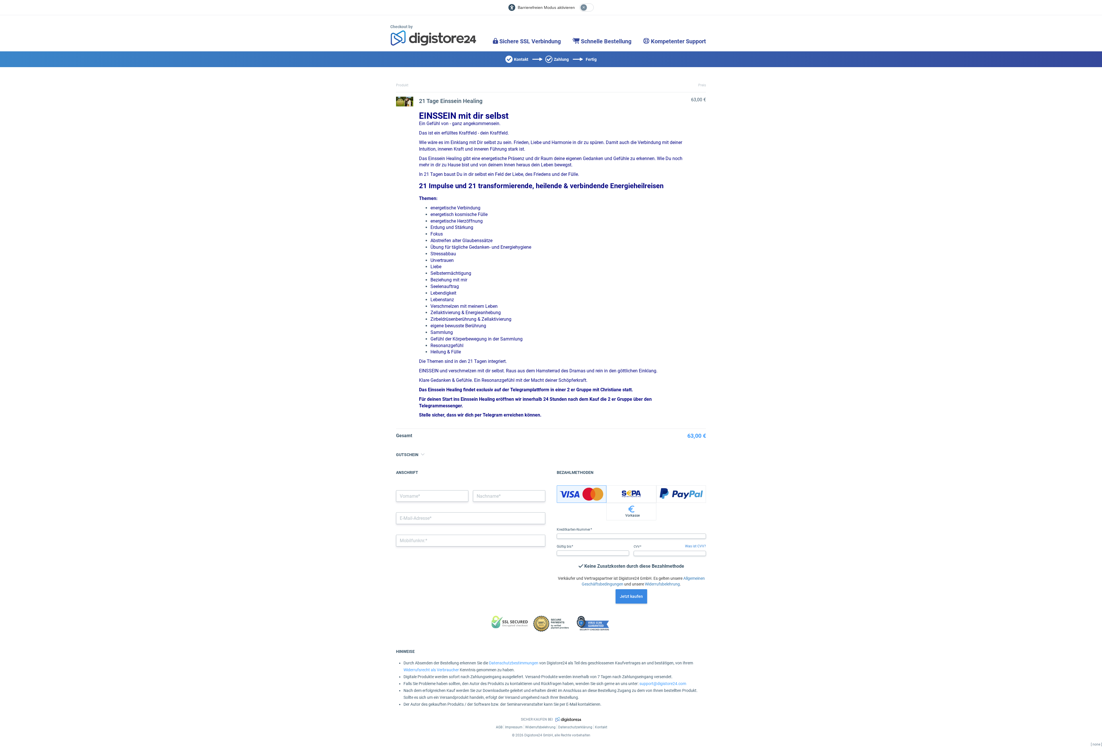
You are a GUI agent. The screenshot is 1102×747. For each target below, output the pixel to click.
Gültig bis (564, 546)
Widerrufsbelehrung (662, 584)
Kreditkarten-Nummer (574, 530)
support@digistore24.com (662, 683)
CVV (637, 546)
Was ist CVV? (695, 546)
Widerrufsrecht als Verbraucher (431, 670)
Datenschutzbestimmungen (513, 663)
